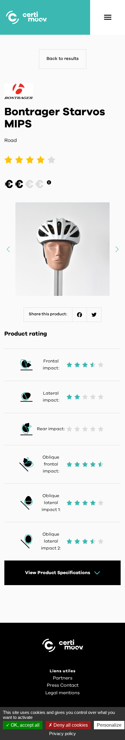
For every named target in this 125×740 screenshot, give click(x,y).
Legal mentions (62, 692)
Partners (62, 678)
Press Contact (62, 685)
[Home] (26, 17)
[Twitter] (94, 314)
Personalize (109, 725)
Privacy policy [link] (62, 733)
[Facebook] (79, 314)
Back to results (63, 58)
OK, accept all (25, 725)
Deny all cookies (70, 725)
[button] (117, 249)
